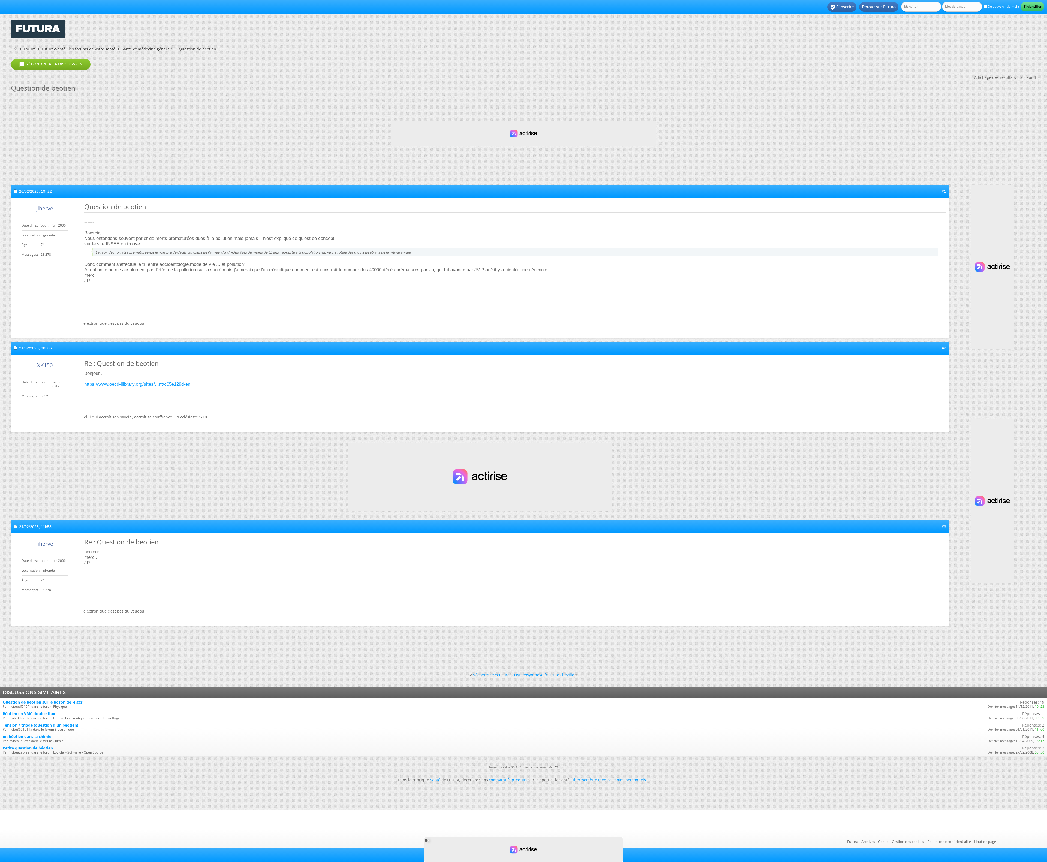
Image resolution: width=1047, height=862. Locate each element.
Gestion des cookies (908, 841)
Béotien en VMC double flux (29, 713)
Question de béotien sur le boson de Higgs (43, 702)
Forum (29, 49)
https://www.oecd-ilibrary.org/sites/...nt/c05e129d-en (137, 384)
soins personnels (630, 779)
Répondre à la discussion (50, 64)
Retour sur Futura (879, 6)
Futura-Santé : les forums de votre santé (78, 49)
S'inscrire (842, 7)
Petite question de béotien (28, 748)
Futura (852, 841)
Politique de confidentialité (949, 841)
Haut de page (985, 841)
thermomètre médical (593, 779)
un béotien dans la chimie (27, 736)
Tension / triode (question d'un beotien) (40, 725)
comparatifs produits (508, 779)
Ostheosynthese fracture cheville (544, 674)
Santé (435, 779)
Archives (868, 841)
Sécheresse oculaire (491, 674)
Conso (883, 841)
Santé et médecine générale (147, 49)
